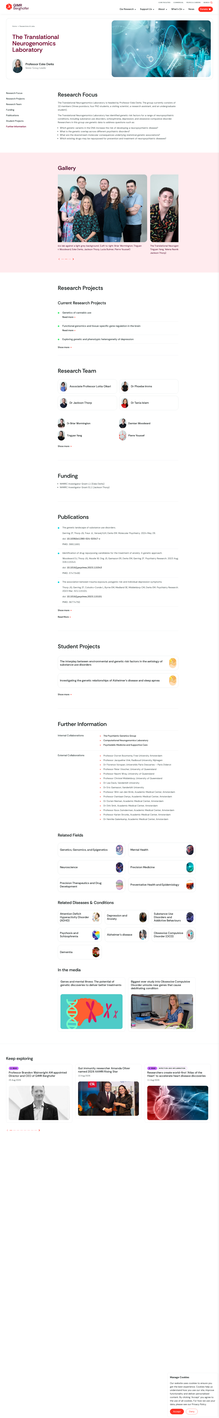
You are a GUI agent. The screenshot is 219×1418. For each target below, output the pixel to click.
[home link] (17, 7)
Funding (10, 109)
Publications (12, 115)
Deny (192, 1411)
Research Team (14, 104)
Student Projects (15, 120)
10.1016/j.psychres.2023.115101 (84, 596)
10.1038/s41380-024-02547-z (83, 538)
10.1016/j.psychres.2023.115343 (84, 567)
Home (14, 26)
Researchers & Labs (27, 26)
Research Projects (15, 98)
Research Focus (14, 93)
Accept (177, 1411)
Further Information (16, 126)
